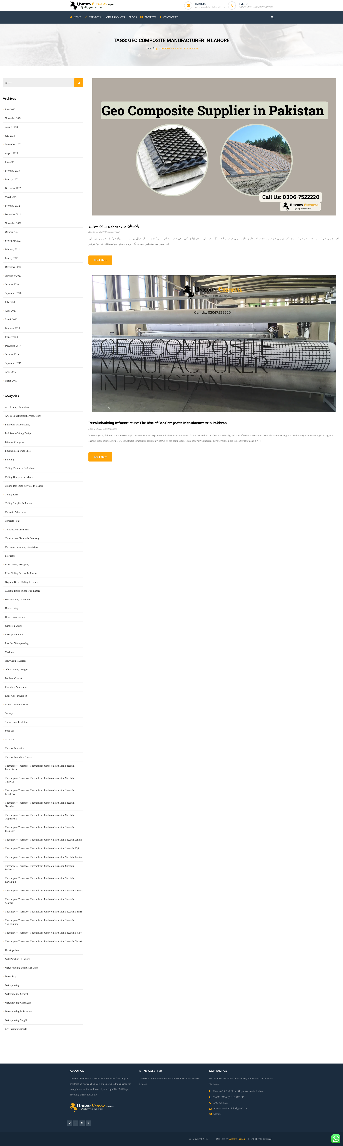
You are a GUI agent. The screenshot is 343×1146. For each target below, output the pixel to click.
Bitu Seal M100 (212, 1044)
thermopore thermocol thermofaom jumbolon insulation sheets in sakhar (43, 911)
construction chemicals (17, 529)
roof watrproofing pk (107, 1060)
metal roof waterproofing (194, 1060)
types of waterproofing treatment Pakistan (127, 1055)
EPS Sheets (103, 1044)
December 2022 (13, 188)
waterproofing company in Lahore (246, 1050)
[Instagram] (82, 1122)
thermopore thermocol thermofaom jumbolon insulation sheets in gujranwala (39, 816)
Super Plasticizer (194, 1044)
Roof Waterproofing (160, 1055)
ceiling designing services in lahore (24, 485)
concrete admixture (15, 512)
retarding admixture (15, 687)
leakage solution (14, 634)
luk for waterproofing (17, 643)
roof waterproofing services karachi (30, 1060)
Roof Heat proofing (12, 1055)
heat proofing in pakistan (18, 599)
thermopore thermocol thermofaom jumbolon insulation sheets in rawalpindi (39, 879)
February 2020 (12, 328)
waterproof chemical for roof (165, 1060)
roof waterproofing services (185, 1055)
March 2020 (11, 319)
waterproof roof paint (60, 1060)
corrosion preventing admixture (21, 547)
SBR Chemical (55, 1044)
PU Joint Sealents (302, 1044)
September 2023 (13, 144)
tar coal (9, 739)
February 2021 (12, 249)
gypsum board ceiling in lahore (22, 582)
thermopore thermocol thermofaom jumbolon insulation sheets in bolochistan (39, 767)
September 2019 (13, 363)
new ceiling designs (15, 660)
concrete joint (12, 520)
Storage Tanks (65, 1055)
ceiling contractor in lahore (19, 468)
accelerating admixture (17, 407)
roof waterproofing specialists (135, 1060)
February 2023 (12, 170)
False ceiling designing (17, 564)
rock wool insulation (16, 695)
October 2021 (12, 232)
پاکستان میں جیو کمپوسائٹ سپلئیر (113, 226)
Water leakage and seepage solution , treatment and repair (198, 1050)
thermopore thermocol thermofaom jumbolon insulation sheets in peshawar (39, 867)
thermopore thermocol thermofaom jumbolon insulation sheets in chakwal (39, 779)
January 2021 (11, 258)
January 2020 (11, 336)
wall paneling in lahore (17, 959)
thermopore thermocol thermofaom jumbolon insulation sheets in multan (43, 857)
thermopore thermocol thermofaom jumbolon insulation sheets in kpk (42, 848)
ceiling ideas (11, 494)
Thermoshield (166, 1044)
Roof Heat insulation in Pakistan (282, 1050)
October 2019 (12, 354)
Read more (100, 260)
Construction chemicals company (22, 538)
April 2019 (10, 371)
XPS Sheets (90, 1044)
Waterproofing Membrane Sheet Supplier (147, 1050)
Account (217, 1113)
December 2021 (13, 214)
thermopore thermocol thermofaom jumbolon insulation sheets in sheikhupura (39, 922)
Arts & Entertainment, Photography (23, 415)
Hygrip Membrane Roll (14, 1044)
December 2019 (13, 345)
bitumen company (14, 442)
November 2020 (13, 275)
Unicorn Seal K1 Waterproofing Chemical (270, 1044)
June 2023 (10, 162)
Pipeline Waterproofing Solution (40, 1055)
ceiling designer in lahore (19, 477)
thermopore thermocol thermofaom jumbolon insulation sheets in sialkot (43, 932)
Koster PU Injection (120, 1044)
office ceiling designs (16, 669)
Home (148, 48)
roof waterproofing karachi (244, 1055)
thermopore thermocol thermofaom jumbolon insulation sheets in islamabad (39, 829)
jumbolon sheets (13, 625)
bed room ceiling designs (18, 433)
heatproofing (11, 608)
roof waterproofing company (215, 1055)
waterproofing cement (16, 993)
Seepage (9, 713)
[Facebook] (75, 1122)
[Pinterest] (88, 1122)
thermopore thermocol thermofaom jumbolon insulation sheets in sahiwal (39, 900)
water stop (10, 976)
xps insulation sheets (16, 1028)
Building (9, 459)
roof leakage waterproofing (273, 1055)
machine (9, 652)
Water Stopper (150, 1044)
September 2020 (13, 293)
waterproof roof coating (220, 1060)
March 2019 (11, 380)
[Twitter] (69, 1122)
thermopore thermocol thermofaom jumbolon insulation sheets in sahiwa (44, 890)
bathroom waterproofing (17, 424)
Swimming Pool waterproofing (89, 1055)
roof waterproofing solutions (303, 1055)
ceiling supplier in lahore (18, 503)
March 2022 (11, 197)
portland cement (13, 678)
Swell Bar (137, 1044)
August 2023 (11, 153)
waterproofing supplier (17, 1020)
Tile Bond (180, 1044)
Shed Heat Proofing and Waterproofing (320, 1050)
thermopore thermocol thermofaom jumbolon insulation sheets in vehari (43, 941)
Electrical (10, 555)
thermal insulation (14, 748)
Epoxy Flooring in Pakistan (111, 1050)
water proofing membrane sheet (21, 967)
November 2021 (13, 223)
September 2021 (13, 240)
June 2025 (10, 109)
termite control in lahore (56, 1050)
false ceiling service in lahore (21, 573)
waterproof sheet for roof (246, 1060)
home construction (15, 617)
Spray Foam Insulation (16, 722)
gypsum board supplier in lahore (22, 590)
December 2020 (13, 267)
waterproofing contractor (18, 1002)
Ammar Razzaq (237, 1138)
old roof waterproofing (84, 1060)
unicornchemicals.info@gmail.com (210, 7)
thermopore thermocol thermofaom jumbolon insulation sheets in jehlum (43, 839)
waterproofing (12, 985)
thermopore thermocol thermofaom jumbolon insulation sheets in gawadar (39, 804)
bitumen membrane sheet (18, 450)
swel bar (9, 730)
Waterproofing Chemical (82, 1050)
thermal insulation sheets (18, 757)
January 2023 (11, 179)
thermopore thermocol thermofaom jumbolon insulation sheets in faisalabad (39, 792)
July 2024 (10, 135)
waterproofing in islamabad (19, 1011)
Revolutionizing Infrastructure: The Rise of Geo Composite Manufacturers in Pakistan (157, 422)
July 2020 (10, 302)
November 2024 (13, 118)
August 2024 (11, 127)
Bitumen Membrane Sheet (235, 1044)
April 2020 (10, 310)
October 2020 (12, 284)
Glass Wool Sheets (73, 1044)
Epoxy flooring (320, 1044)
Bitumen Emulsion (36, 1044)
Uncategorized (112, 231)
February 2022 (12, 205)
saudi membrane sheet (16, 704)
